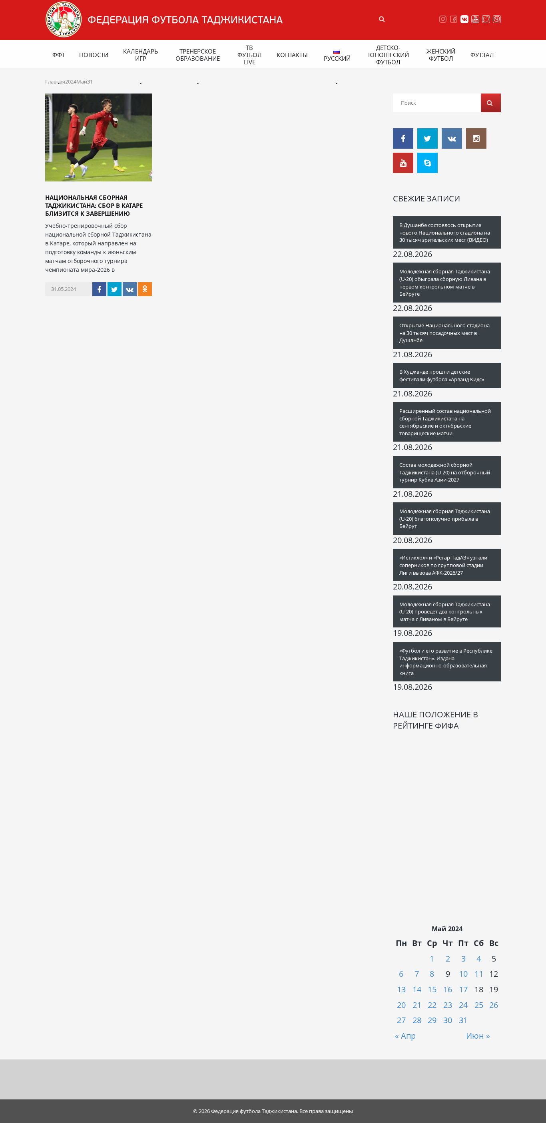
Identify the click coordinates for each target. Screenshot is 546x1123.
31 (463, 1020)
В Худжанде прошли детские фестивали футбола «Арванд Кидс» (441, 375)
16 (447, 989)
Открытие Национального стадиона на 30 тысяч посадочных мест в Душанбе (444, 333)
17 (463, 989)
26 (493, 1005)
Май (81, 81)
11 (478, 973)
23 (447, 1005)
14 (416, 989)
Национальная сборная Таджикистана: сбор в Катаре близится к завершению (94, 205)
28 (416, 1020)
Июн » (478, 1035)
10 (463, 973)
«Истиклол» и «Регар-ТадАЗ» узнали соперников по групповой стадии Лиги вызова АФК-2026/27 (443, 565)
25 (478, 1005)
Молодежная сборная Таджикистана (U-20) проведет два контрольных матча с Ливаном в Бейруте (444, 612)
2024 (70, 81)
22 (432, 1005)
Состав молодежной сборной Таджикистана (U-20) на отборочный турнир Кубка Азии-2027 (444, 472)
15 (432, 989)
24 (463, 1005)
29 (432, 1020)
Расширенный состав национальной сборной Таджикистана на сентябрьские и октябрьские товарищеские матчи (445, 422)
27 (401, 1020)
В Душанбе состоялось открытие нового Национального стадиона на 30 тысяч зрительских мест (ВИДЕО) (444, 232)
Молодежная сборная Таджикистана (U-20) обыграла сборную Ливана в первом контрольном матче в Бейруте (444, 282)
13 (401, 989)
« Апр (405, 1035)
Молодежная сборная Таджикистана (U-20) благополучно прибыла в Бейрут (444, 519)
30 (447, 1020)
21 (416, 1005)
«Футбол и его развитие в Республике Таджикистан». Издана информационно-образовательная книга (445, 662)
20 (401, 1005)
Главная (55, 81)
